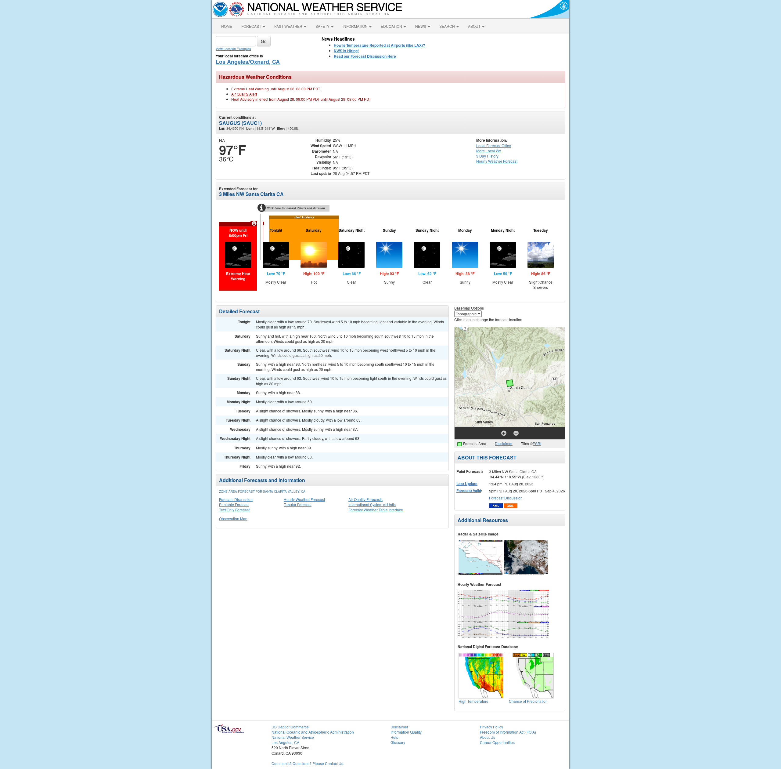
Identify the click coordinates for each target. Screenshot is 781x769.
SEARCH (447, 26)
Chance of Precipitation (528, 701)
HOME (226, 26)
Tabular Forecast (297, 504)
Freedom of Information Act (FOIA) (508, 732)
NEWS (421, 26)
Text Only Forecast (234, 509)
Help (394, 737)
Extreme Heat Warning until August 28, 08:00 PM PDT (275, 88)
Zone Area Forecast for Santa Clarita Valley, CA (262, 491)
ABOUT (474, 26)
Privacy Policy (491, 726)
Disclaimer (504, 443)
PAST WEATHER (288, 26)
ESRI (537, 443)
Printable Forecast (234, 504)
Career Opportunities (497, 742)
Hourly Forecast (496, 161)
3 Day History (487, 155)
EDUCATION (392, 26)
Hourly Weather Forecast (304, 499)
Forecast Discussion (236, 499)
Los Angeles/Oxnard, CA (248, 62)
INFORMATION (356, 26)
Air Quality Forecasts (365, 499)
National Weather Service (293, 737)
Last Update (466, 483)
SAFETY (322, 26)
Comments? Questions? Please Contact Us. (308, 763)
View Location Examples (233, 48)
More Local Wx (488, 150)
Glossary (397, 742)
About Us (487, 737)
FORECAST (251, 26)
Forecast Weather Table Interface (375, 509)
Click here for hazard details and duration (296, 208)
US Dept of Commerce (290, 726)
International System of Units (372, 504)
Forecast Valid (468, 490)
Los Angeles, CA (285, 742)
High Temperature (473, 701)
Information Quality (406, 732)
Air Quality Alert (244, 93)
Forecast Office (493, 145)
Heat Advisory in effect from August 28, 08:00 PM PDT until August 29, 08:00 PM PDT (301, 99)
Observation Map (233, 518)
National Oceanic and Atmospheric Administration (313, 732)
